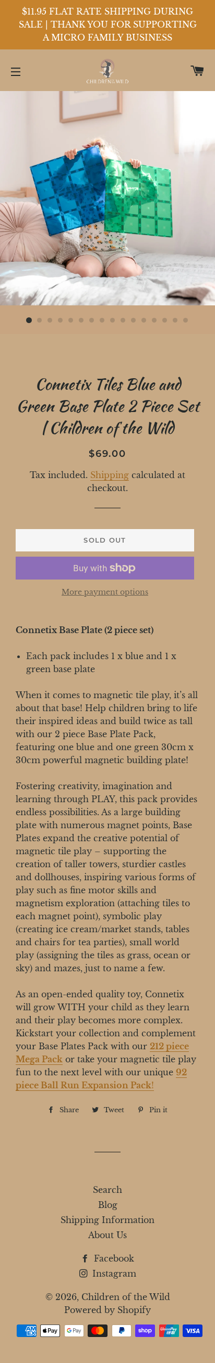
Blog (107, 1205)
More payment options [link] (105, 592)
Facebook (112, 1258)
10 (123, 320)
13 (154, 320)
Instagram (113, 1273)
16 (186, 320)
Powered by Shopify (107, 1310)
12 (144, 320)
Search (107, 1190)
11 (133, 320)
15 (175, 320)
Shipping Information (107, 1220)
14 (165, 320)
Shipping (109, 475)
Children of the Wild (125, 1297)
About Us (107, 1235)
